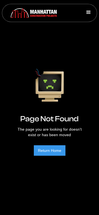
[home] (32, 13)
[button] (88, 13)
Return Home (49, 150)
